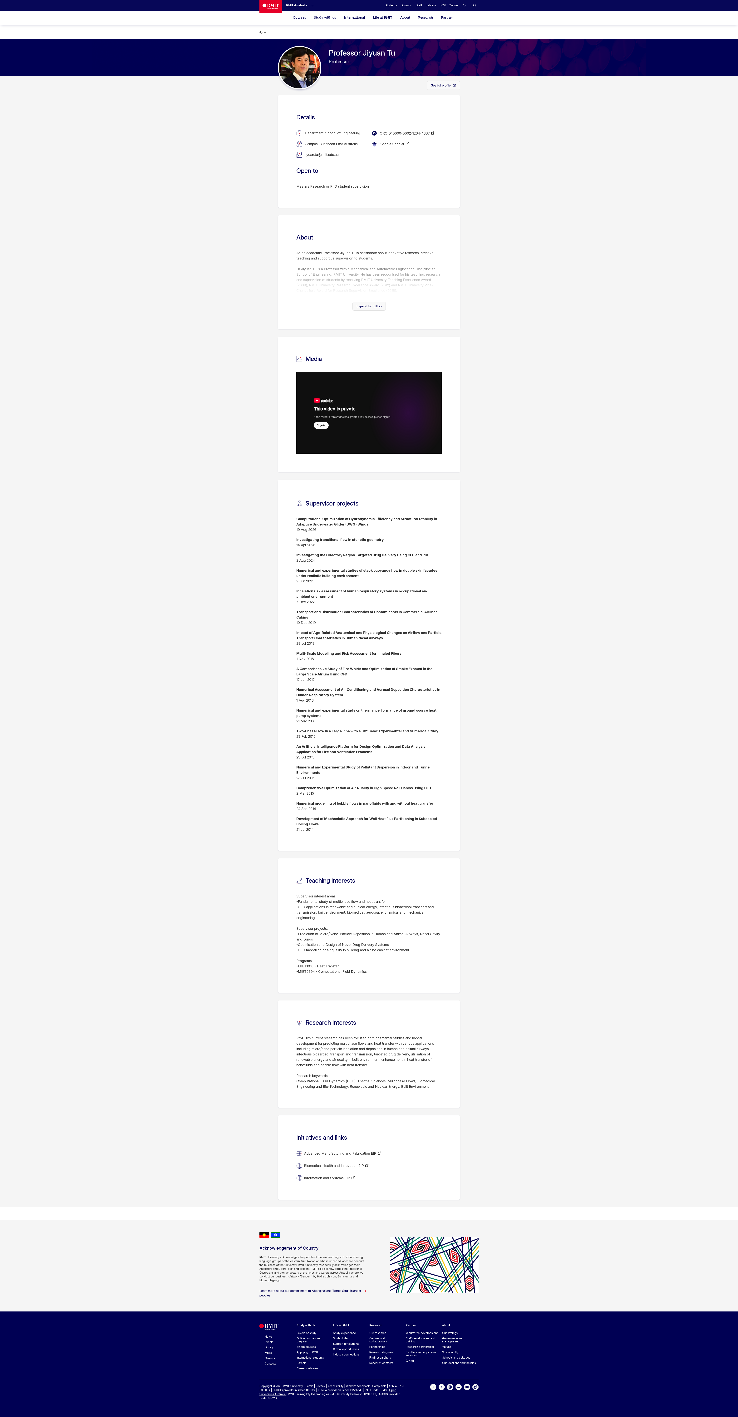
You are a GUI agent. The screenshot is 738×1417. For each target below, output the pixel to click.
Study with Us (306, 1325)
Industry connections (346, 1354)
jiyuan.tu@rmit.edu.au (322, 155)
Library (269, 1347)
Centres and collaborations (378, 1340)
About (405, 18)
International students (310, 1357)
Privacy (320, 1386)
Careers (270, 1358)
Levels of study (306, 1333)
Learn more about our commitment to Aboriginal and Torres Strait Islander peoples (310, 1293)
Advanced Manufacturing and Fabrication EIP (340, 1153)
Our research (377, 1333)
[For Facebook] (433, 1386)
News (268, 1336)
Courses (299, 18)
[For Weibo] (475, 1386)
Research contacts (381, 1363)
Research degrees (381, 1352)
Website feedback (358, 1386)
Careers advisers (307, 1368)
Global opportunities (346, 1349)
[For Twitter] (442, 1386)
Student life (340, 1338)
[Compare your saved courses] (467, 5)
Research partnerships (420, 1346)
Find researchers (380, 1357)
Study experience (344, 1333)
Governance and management (453, 1340)
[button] (475, 5)
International (354, 18)
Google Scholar (392, 144)
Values (446, 1346)
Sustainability (450, 1352)
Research (425, 18)
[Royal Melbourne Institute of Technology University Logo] (270, 6)
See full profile (441, 85)
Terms (309, 1386)
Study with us (325, 18)
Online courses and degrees (309, 1340)
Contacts (270, 1363)
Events (269, 1342)
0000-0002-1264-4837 (411, 133)
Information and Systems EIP (327, 1178)
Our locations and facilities (459, 1363)
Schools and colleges (456, 1357)
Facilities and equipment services (421, 1353)
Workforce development (422, 1333)
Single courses (306, 1346)
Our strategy (450, 1333)
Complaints (379, 1386)
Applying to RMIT (308, 1352)
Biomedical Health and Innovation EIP (334, 1166)
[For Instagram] (450, 1386)
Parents (301, 1363)
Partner (447, 18)
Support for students (346, 1343)
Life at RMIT (382, 18)
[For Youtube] (467, 1386)
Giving (410, 1360)
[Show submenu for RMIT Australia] (311, 5)
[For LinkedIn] (458, 1386)
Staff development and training (420, 1340)
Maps (268, 1352)
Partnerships (377, 1346)
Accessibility (335, 1386)
